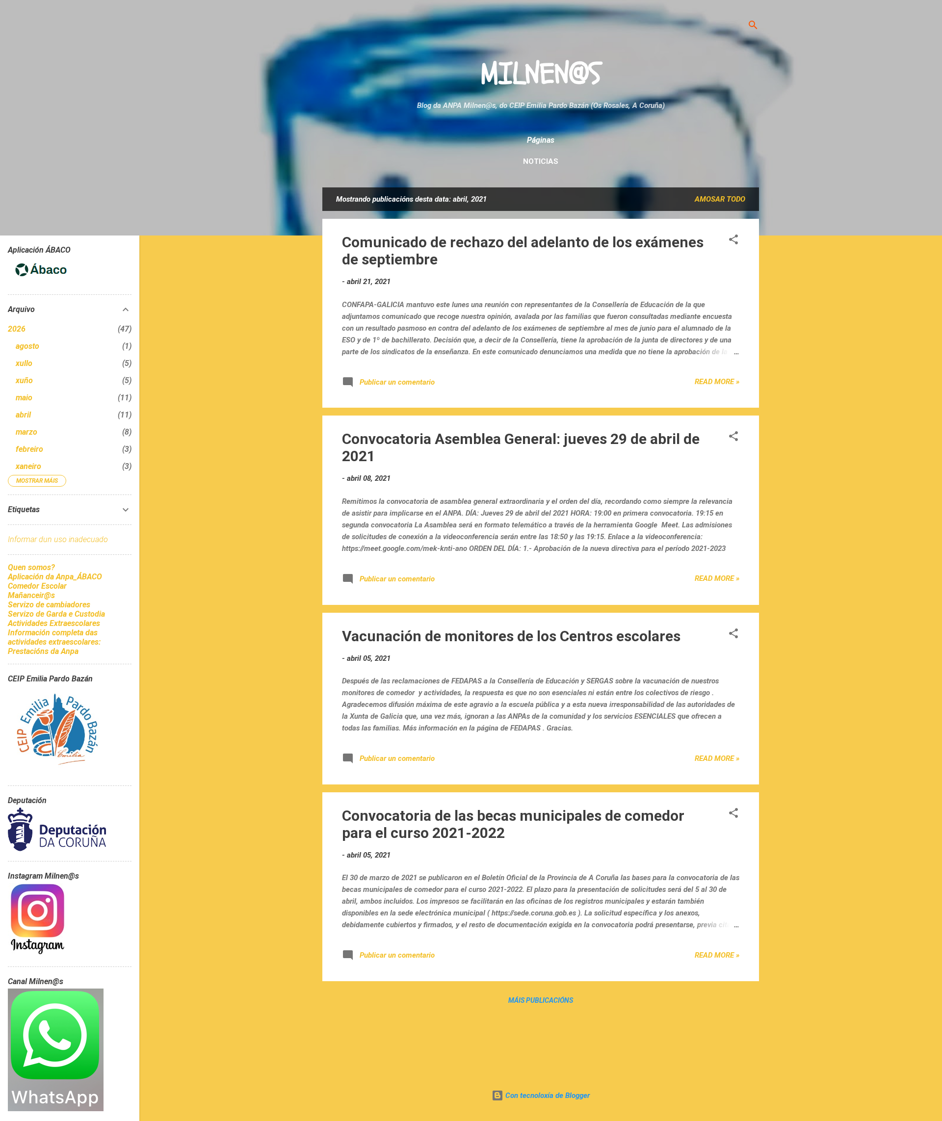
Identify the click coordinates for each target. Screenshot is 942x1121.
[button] (733, 241)
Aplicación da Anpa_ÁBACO (55, 576)
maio (24, 397)
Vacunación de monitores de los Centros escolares (511, 636)
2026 (17, 329)
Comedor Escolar (37, 586)
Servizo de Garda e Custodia (56, 614)
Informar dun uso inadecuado (58, 539)
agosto (27, 346)
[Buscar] (753, 27)
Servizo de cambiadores (49, 604)
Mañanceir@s (31, 595)
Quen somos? (31, 567)
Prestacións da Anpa (43, 651)
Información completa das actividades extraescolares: (54, 637)
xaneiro (28, 466)
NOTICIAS (540, 161)
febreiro (29, 449)
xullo (24, 363)
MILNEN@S (540, 74)
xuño (24, 380)
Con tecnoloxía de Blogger (546, 1095)
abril (23, 414)
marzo (26, 432)
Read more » (717, 381)
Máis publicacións (540, 1000)
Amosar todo (720, 199)
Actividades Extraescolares (54, 623)
